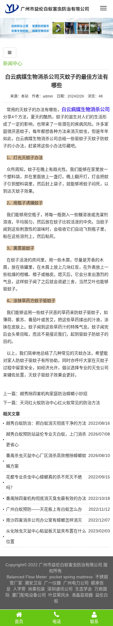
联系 (94, 621)
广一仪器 (52, 582)
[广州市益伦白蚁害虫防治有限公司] (47, 15)
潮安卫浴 (33, 582)
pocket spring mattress (71, 576)
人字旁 (19, 588)
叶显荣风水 (58, 594)
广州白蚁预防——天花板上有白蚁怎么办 (44, 509)
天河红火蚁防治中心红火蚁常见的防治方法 (60, 402)
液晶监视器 (82, 594)
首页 (19, 621)
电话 (56, 621)
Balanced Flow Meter (27, 576)
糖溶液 (84, 214)
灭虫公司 (100, 367)
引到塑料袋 (17, 183)
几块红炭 (70, 267)
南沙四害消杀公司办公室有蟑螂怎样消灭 (44, 520)
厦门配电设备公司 (29, 594)
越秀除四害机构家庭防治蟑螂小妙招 (53, 393)
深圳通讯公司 (60, 588)
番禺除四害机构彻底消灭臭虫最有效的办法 (46, 498)
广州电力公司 (76, 582)
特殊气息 (79, 326)
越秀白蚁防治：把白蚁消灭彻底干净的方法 (46, 423)
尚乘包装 (36, 588)
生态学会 (83, 588)
